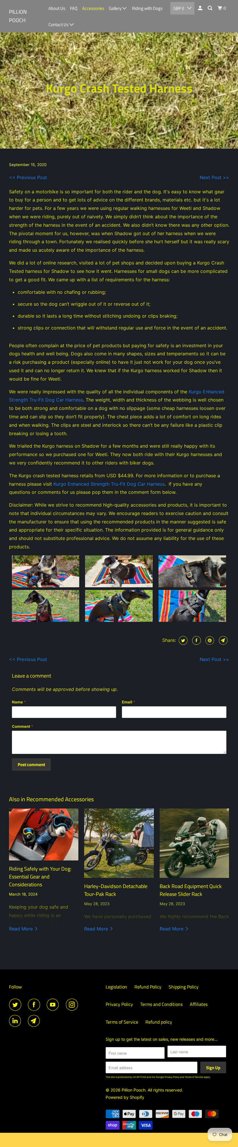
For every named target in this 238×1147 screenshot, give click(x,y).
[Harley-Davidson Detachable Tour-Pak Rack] (119, 843)
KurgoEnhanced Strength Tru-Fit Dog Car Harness (109, 484)
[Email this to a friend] (222, 640)
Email (128, 702)
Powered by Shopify (125, 1097)
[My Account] (200, 8)
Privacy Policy (119, 1004)
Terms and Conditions (161, 1004)
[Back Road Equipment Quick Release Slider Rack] (194, 843)
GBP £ (178, 8)
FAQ (73, 8)
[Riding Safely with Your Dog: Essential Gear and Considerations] (44, 835)
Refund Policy (147, 986)
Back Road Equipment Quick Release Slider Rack (191, 890)
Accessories (93, 8)
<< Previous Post (28, 177)
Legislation (116, 986)
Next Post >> (214, 177)
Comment (22, 726)
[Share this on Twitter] (182, 640)
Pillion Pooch (18, 16)
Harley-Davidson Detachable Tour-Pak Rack (115, 890)
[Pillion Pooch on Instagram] (73, 1005)
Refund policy (158, 1021)
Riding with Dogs (147, 8)
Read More (21, 929)
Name (19, 702)
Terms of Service (122, 1021)
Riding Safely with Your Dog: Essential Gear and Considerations (40, 876)
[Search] (210, 8)
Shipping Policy (184, 986)
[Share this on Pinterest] (209, 640)
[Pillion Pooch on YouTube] (54, 1005)
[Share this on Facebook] (196, 640)
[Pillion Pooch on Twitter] (16, 1005)
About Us (56, 8)
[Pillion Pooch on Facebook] (35, 1005)
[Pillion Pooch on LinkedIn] (16, 1021)
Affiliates (199, 1004)
